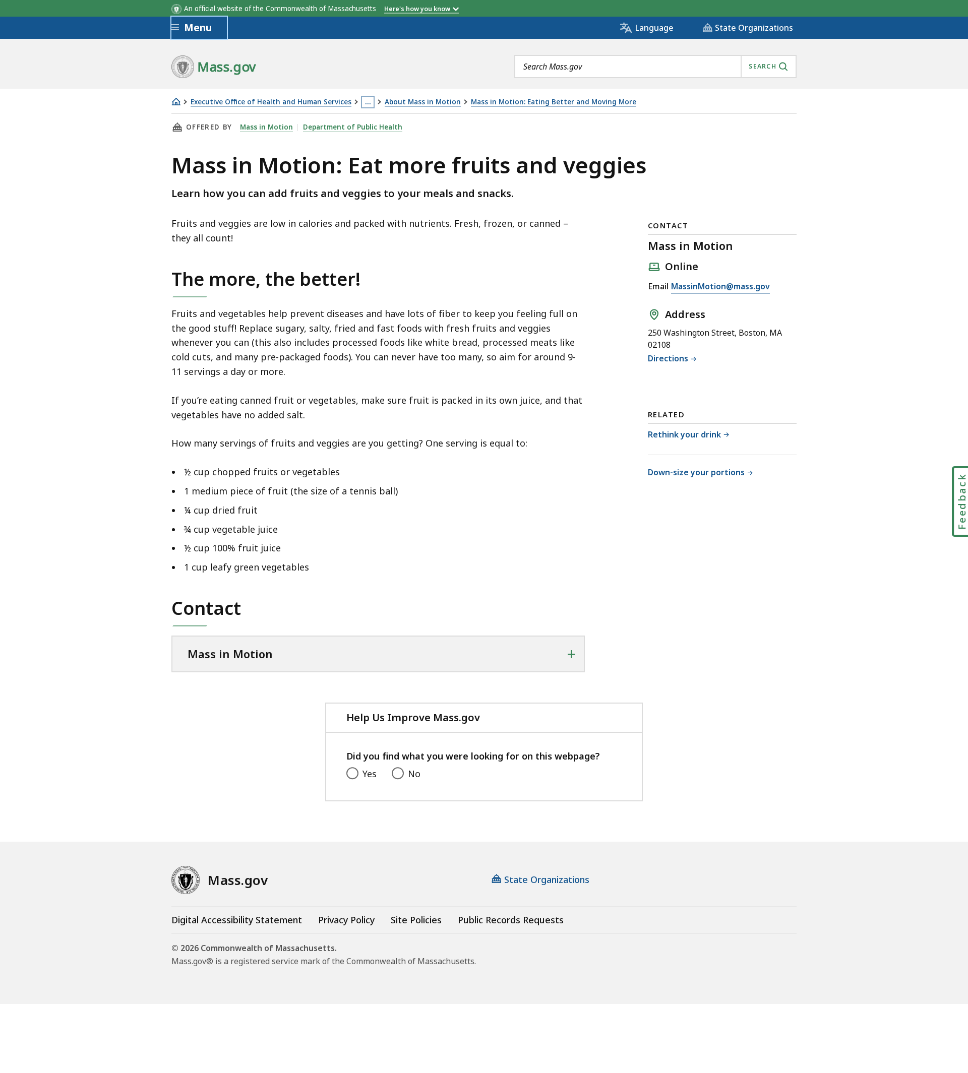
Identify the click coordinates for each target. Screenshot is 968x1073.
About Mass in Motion (423, 102)
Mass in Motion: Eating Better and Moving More (553, 102)
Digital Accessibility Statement (236, 920)
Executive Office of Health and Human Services (271, 102)
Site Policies (416, 920)
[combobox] (655, 66)
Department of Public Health (352, 127)
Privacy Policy (346, 920)
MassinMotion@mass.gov (720, 287)
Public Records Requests (511, 920)
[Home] (176, 101)
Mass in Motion (266, 127)
